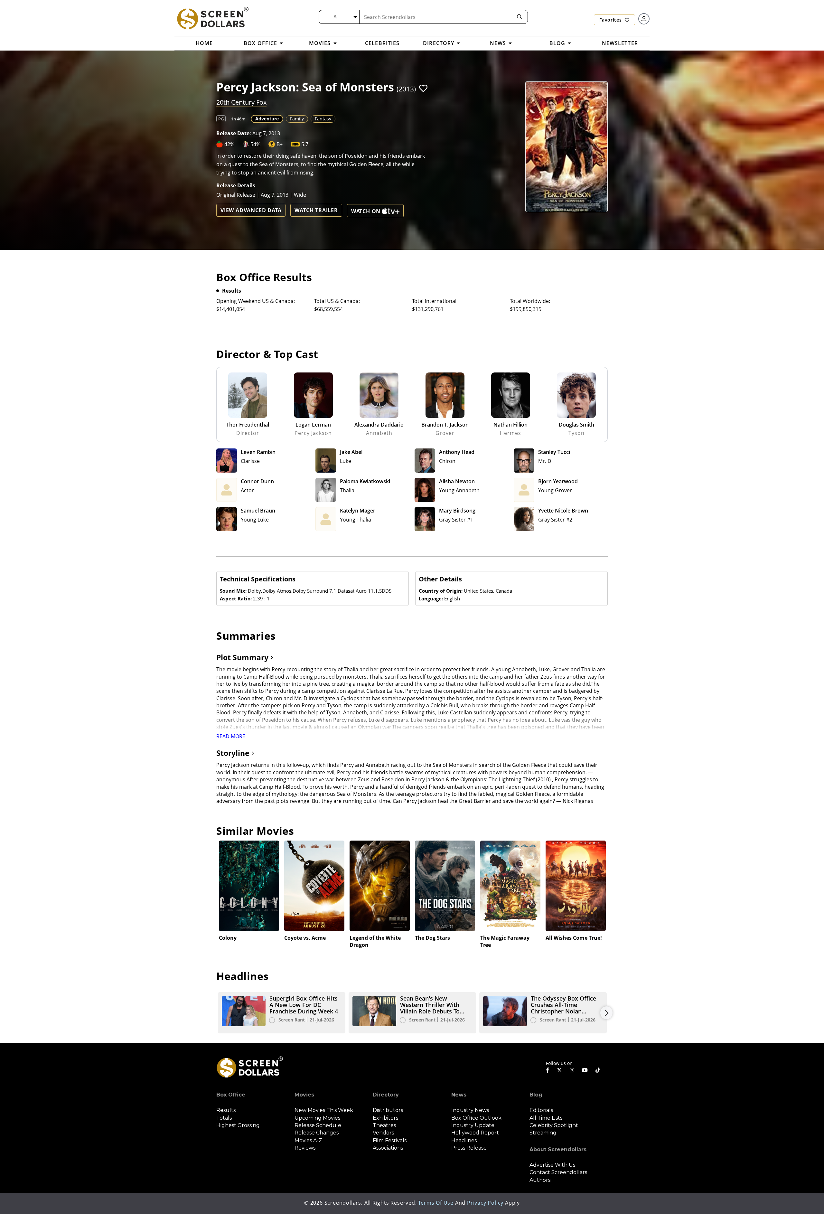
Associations (388, 1148)
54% (255, 144)
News (458, 1095)
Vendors (383, 1133)
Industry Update (472, 1125)
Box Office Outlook (476, 1118)
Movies (304, 1095)
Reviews (305, 1148)
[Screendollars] (212, 17)
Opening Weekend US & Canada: (255, 301)
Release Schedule (318, 1125)
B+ (279, 144)
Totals (224, 1118)
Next (606, 1012)
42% (229, 144)
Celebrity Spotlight (553, 1125)
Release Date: (233, 133)
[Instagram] (572, 1070)
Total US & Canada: (337, 301)
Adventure (267, 119)
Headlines (464, 1140)
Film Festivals (390, 1140)
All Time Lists (545, 1118)
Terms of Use (436, 1202)
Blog (535, 1095)
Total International (434, 301)
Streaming (543, 1133)
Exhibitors (385, 1118)
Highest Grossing (238, 1125)
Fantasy (323, 119)
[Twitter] (559, 1070)
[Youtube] (585, 1070)
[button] (423, 88)
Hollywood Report (475, 1133)
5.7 (304, 144)
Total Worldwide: (530, 301)
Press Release (469, 1148)
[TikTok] (597, 1070)
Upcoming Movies (317, 1118)
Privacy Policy (485, 1202)
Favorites (611, 20)
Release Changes (317, 1133)
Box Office (230, 1095)
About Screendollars (557, 1149)
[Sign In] (644, 18)
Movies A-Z (308, 1140)
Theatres (384, 1125)
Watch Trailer (316, 210)
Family (297, 119)
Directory (386, 1095)
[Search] (519, 17)
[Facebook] (547, 1070)
